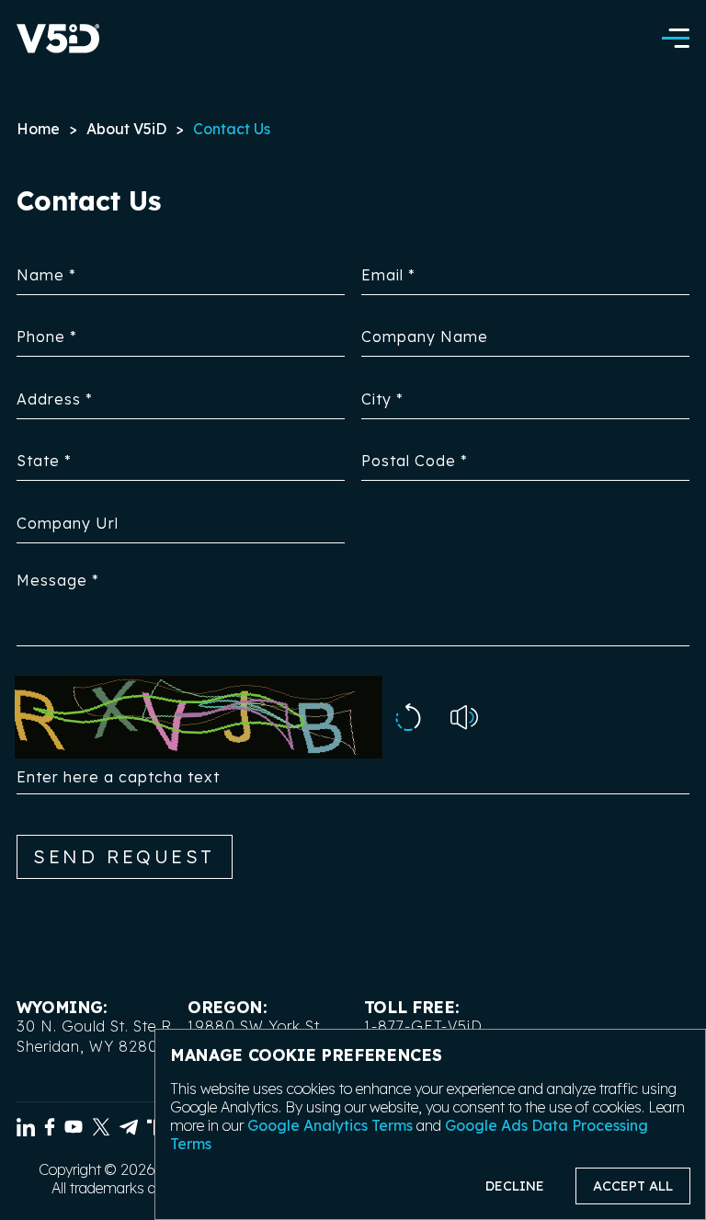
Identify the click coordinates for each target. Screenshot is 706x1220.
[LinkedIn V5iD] (26, 1130)
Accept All (633, 1186)
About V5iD (126, 129)
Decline (514, 1186)
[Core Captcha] (408, 719)
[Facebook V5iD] (49, 1130)
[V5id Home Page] (58, 40)
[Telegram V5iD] (129, 1130)
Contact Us (231, 129)
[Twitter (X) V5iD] (101, 1130)
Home (38, 129)
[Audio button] (464, 719)
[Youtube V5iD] (73, 1130)
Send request (124, 856)
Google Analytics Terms (330, 1125)
